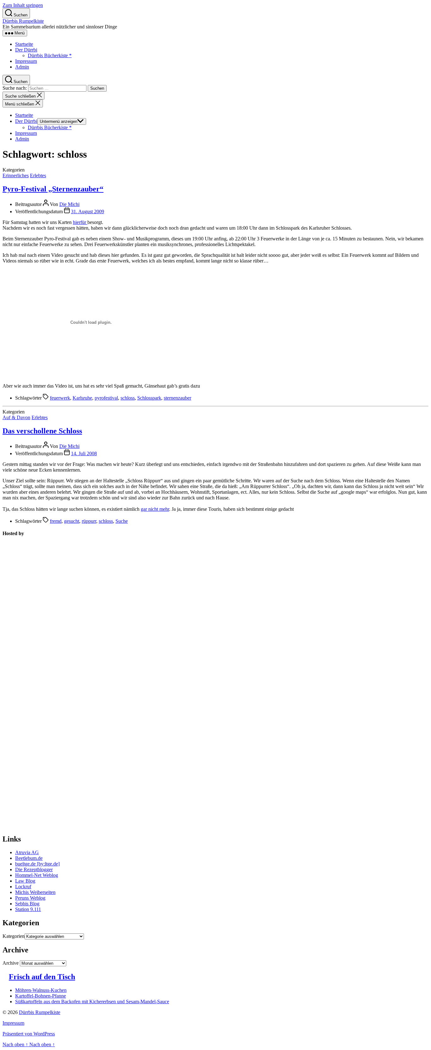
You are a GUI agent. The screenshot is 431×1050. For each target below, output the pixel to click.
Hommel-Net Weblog (36, 875)
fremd (56, 521)
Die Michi (69, 204)
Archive (11, 963)
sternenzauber (177, 398)
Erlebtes (38, 175)
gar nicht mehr (155, 509)
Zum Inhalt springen (23, 5)
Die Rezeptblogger (34, 869)
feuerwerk (60, 398)
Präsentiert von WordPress (29, 1033)
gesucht (71, 521)
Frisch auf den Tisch (42, 977)
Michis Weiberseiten (35, 892)
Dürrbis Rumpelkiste (23, 21)
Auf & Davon (16, 417)
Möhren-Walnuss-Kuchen (41, 990)
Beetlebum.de (29, 858)
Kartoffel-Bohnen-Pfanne (40, 996)
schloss (128, 398)
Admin (22, 66)
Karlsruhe (82, 398)
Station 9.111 (28, 909)
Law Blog (25, 881)
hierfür (80, 222)
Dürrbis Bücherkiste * (50, 55)
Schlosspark (149, 398)
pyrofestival (106, 398)
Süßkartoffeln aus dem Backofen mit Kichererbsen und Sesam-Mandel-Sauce (92, 1001)
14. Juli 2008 (84, 453)
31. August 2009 (87, 211)
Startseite (24, 44)
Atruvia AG (27, 852)
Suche (121, 521)
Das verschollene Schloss (42, 431)
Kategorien (14, 936)
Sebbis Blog (27, 903)
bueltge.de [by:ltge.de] (37, 863)
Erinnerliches (16, 175)
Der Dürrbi (26, 49)
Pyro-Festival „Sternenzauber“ (53, 189)
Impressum (26, 61)
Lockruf (23, 886)
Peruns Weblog (30, 898)
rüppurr (89, 521)
